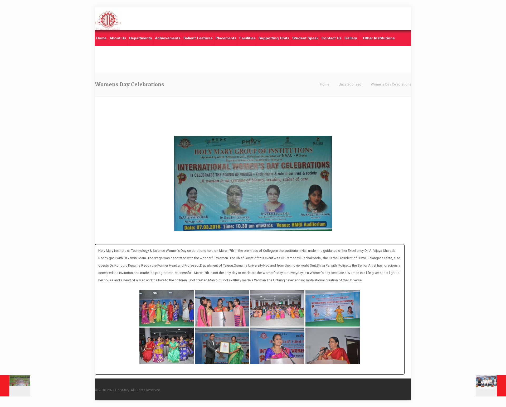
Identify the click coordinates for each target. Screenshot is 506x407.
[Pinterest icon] (393, 389)
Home (324, 84)
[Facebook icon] (376, 389)
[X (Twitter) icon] (382, 389)
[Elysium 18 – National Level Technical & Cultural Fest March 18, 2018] (491, 385)
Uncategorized (350, 84)
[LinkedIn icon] (387, 389)
